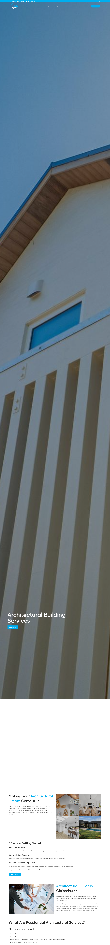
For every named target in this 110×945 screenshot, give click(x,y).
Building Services (49, 6)
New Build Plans (80, 6)
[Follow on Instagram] (99, 1)
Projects (58, 6)
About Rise (39, 6)
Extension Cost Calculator (68, 6)
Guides (87, 6)
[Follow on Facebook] (97, 1)
